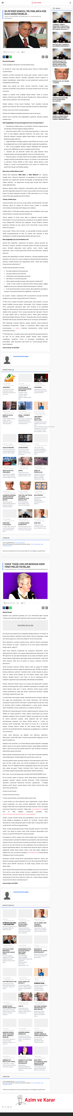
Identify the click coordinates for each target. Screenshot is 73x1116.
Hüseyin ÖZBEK (6, 411)
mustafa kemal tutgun (20, 356)
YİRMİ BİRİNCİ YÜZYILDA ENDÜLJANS (38, 418)
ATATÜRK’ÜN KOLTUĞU (10, 981)
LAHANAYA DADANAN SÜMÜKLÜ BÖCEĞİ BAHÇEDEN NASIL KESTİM (9, 497)
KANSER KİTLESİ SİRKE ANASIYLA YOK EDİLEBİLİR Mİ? (25, 1061)
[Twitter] (5, 1107)
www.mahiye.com (37, 809)
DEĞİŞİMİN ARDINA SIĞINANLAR (24, 1033)
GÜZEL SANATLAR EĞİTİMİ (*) (23, 982)
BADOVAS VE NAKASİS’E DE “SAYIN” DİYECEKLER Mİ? (40, 950)
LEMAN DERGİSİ (23, 447)
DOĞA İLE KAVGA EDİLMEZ (8, 415)
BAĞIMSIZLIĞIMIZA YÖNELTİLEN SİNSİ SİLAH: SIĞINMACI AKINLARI (8, 1035)
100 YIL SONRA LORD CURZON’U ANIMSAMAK (40, 924)
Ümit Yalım (36, 444)
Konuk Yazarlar (22, 919)
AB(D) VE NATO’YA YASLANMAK (8, 471)
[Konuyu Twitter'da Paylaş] (7, 57)
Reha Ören (5, 919)
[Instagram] (8, 1107)
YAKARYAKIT (6, 387)
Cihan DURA (21, 383)
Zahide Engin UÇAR (7, 444)
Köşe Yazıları (42, 413)
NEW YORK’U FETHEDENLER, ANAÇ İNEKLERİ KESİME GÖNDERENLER (40, 1062)
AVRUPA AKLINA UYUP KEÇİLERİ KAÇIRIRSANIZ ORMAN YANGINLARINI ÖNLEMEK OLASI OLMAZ (60, 63)
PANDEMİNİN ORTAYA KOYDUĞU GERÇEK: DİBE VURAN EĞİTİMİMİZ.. (24, 951)
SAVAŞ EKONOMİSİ (8, 447)
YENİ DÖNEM (38, 387)
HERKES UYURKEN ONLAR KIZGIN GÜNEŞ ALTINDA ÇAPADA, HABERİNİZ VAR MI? (61, 117)
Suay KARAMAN (7, 383)
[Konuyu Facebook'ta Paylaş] (4, 57)
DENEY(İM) (37, 523)
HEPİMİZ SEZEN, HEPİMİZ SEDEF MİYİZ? (9, 1007)
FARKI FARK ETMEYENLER (7, 523)
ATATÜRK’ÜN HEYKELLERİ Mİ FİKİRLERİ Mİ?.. (22, 924)
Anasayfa (6, 16)
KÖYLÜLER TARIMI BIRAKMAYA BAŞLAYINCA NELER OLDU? (9, 951)
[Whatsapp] (11, 1107)
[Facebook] (3, 1107)
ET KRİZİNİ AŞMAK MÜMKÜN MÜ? (23, 523)
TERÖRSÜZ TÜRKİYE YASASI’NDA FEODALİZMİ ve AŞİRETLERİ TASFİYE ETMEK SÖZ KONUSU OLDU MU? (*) (61, 27)
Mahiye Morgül (6, 491)
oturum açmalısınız (20, 542)
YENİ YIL (20, 1006)
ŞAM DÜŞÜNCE (38, 495)
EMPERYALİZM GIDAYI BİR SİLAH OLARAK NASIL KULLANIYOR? (60, 99)
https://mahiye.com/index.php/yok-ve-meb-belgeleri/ (19, 814)
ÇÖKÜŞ (20, 470)
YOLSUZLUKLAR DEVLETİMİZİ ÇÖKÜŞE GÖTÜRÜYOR (24, 389)
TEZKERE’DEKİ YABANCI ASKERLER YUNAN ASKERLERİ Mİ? (41, 1034)
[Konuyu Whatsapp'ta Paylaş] (10, 57)
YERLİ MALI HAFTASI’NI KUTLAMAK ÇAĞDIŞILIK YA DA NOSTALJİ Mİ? (25, 497)
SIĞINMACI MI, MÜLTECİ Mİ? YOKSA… (9, 1060)
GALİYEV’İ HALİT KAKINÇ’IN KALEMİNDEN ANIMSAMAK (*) (61, 45)
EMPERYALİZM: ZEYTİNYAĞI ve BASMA (61, 81)
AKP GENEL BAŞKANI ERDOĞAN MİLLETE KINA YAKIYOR (40, 1007)
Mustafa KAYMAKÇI (14, 16)
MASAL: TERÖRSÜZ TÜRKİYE (24, 415)
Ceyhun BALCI (37, 411)
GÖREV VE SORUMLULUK (38, 471)
